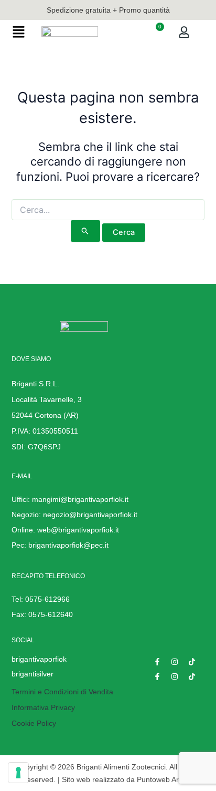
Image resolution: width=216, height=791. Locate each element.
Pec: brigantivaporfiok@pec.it (60, 545)
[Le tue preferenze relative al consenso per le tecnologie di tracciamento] (18, 773)
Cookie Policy (34, 723)
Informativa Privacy (43, 707)
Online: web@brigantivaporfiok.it (65, 530)
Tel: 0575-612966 (41, 599)
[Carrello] (155, 32)
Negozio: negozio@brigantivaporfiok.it (74, 514)
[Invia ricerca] (85, 230)
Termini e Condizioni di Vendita (62, 691)
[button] (18, 33)
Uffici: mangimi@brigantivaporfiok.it (70, 499)
